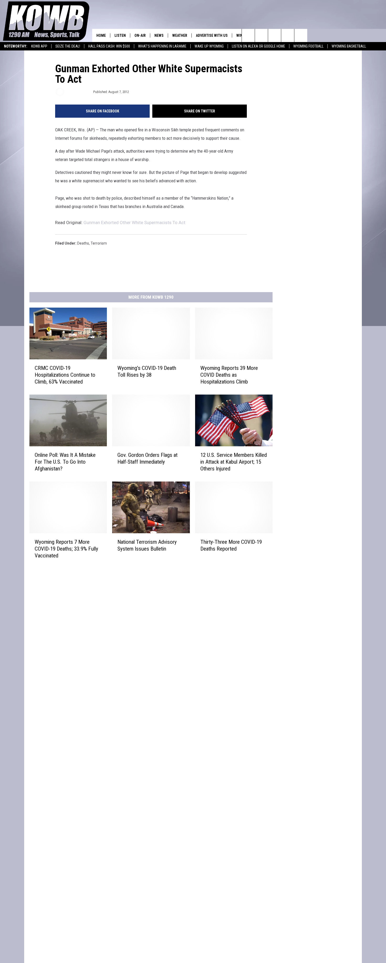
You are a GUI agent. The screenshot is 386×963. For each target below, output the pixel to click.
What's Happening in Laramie (162, 46)
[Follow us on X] (287, 35)
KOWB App (39, 46)
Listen (120, 35)
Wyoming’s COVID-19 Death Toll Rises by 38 (146, 371)
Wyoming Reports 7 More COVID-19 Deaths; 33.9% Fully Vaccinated (66, 549)
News (159, 35)
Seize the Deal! (67, 46)
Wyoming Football (308, 46)
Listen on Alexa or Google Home (258, 46)
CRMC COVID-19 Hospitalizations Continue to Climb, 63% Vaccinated (65, 375)
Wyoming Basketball (349, 46)
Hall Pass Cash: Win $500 (109, 46)
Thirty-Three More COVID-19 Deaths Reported (231, 545)
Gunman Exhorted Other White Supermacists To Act (134, 222)
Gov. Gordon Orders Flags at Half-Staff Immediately (147, 458)
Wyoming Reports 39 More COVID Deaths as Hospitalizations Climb (229, 375)
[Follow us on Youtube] (300, 35)
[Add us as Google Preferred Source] (261, 35)
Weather (179, 35)
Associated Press (78, 92)
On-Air (140, 35)
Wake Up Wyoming (209, 46)
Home (101, 35)
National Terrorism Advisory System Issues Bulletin (147, 545)
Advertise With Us (212, 35)
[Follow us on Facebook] (274, 35)
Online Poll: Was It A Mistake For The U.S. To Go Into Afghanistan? (65, 462)
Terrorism (99, 243)
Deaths (83, 243)
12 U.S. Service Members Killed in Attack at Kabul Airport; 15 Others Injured (233, 462)
